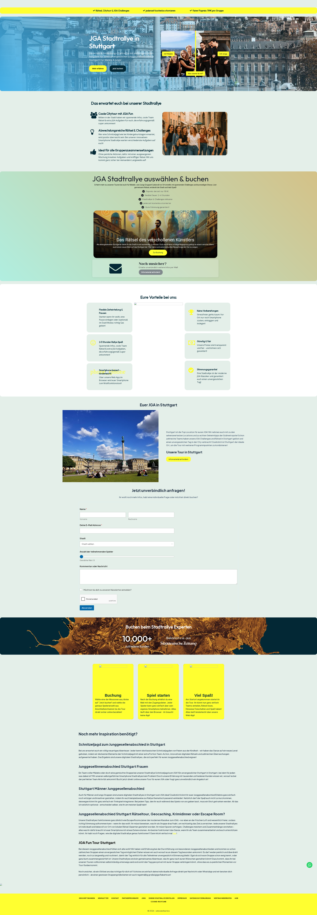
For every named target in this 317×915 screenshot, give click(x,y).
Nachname (132, 519)
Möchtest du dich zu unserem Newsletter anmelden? (107, 590)
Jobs (144, 898)
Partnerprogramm (130, 898)
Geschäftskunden (87, 898)
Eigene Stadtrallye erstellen (161, 898)
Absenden (87, 607)
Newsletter (103, 898)
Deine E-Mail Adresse (91, 525)
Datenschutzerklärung (200, 898)
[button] (155, 234)
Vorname (83, 519)
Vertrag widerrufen (223, 898)
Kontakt (115, 898)
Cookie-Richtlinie (158, 902)
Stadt (83, 538)
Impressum (182, 898)
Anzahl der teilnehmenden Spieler (96, 551)
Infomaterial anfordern (178, 459)
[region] (158, 692)
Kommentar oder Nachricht (93, 566)
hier (174, 833)
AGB (236, 898)
